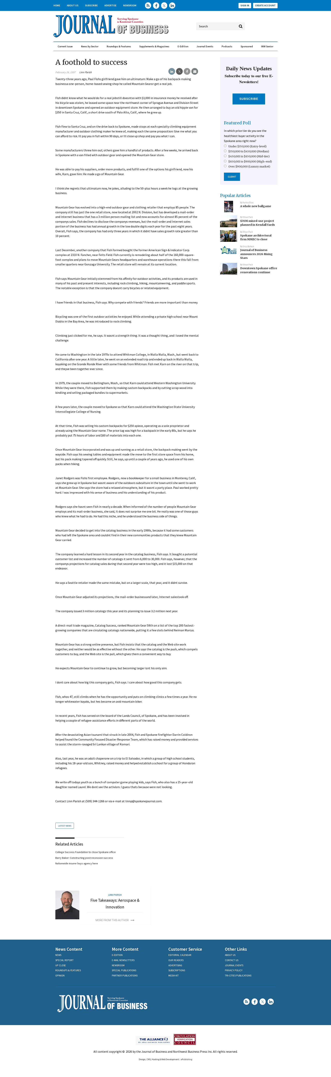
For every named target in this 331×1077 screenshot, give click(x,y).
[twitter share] (179, 71)
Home (56, 5)
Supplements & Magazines (154, 46)
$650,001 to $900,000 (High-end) (250, 161)
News (58, 955)
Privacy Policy (234, 970)
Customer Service (185, 949)
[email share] (194, 71)
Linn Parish (85, 72)
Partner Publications (125, 975)
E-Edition (183, 46)
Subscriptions (176, 970)
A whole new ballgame (255, 206)
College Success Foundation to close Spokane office (85, 852)
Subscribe (91, 5)
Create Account (265, 5)
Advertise (110, 5)
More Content (125, 949)
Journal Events (205, 46)
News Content (68, 949)
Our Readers (176, 960)
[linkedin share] (171, 71)
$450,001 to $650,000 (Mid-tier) (249, 156)
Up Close (60, 965)
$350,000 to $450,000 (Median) (248, 151)
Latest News (64, 825)
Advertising (175, 965)
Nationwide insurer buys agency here (76, 863)
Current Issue (65, 46)
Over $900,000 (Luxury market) (249, 166)
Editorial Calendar (179, 955)
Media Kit (173, 975)
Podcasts (227, 46)
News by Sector (89, 46)
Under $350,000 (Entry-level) (247, 146)
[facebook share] (187, 71)
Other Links (236, 949)
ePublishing (186, 1059)
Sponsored (247, 46)
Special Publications (124, 970)
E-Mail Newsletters (123, 960)
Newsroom (129, 5)
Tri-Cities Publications (238, 975)
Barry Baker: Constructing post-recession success (84, 858)
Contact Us (231, 960)
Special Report (64, 960)
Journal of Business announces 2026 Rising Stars (256, 254)
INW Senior (267, 46)
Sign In (244, 5)
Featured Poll (237, 122)
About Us (72, 5)
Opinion (60, 975)
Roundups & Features (119, 46)
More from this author (112, 920)
